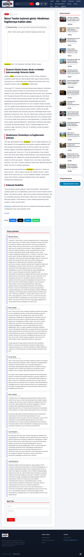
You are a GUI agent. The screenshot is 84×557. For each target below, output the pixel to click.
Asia (51, 6)
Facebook (12, 220)
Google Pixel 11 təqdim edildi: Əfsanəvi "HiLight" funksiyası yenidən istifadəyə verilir (73, 29)
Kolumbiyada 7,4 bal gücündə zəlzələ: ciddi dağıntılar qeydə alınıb (73, 155)
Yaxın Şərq (71, 1)
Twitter (20, 220)
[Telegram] (80, 554)
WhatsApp (36, 220)
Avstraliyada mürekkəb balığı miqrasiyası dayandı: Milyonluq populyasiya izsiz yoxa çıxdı (73, 124)
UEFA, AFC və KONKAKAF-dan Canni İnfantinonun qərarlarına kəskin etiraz (73, 134)
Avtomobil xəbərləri (60, 3)
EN (41, 3)
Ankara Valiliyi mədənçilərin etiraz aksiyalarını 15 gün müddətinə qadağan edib (72, 50)
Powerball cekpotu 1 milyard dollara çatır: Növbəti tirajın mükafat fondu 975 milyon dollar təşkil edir (73, 71)
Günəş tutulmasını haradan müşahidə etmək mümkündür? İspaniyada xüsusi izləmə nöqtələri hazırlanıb (72, 166)
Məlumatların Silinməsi (48, 540)
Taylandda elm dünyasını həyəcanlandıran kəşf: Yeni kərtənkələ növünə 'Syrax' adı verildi (73, 103)
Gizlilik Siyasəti (46, 537)
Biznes (56, 6)
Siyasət (69, 3)
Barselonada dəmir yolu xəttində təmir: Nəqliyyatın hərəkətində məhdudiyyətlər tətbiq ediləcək (73, 145)
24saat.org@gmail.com (71, 540)
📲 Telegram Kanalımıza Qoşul (70, 183)
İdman (57, 1)
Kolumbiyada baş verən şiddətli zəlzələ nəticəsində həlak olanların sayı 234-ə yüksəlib (73, 40)
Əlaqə (43, 542)
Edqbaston (7, 206)
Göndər (11, 519)
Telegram (27, 220)
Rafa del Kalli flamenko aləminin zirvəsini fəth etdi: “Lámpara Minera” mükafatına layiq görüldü (73, 92)
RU (45, 3)
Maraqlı (64, 1)
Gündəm (78, 1)
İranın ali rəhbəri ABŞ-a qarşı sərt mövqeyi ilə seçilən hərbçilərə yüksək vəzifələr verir (73, 82)
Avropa (75, 3)
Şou (51, 3)
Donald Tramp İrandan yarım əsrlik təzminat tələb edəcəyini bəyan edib (73, 113)
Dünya (52, 1)
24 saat (6, 213)
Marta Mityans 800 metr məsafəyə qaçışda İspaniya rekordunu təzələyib (73, 61)
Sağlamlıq (63, 6)
